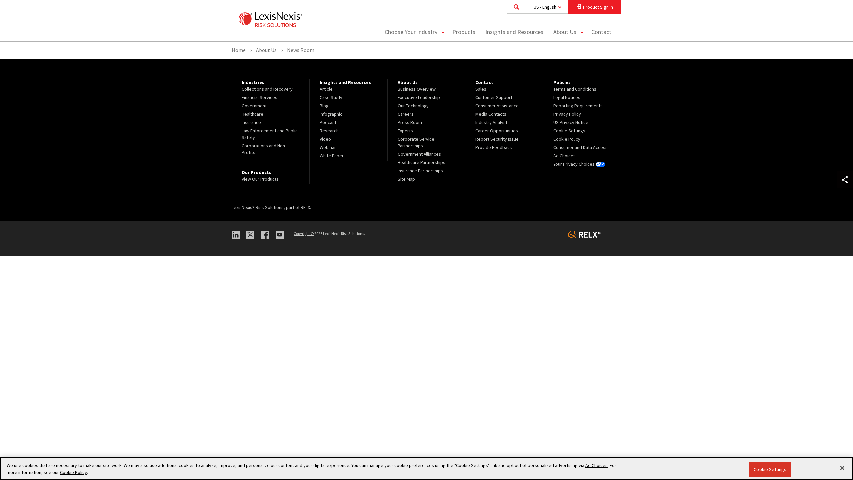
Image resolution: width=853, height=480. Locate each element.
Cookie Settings (770, 469)
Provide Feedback (493, 147)
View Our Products (260, 179)
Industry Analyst (491, 122)
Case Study (331, 97)
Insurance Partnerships (420, 171)
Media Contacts (490, 114)
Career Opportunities (496, 131)
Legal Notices (566, 97)
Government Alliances (419, 154)
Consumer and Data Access (580, 147)
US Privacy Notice (570, 122)
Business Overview (417, 89)
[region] (426, 468)
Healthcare (252, 114)
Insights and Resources (514, 32)
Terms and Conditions (574, 89)
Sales (480, 89)
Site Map (406, 179)
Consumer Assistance (497, 106)
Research (329, 131)
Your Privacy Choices (574, 164)
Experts (405, 131)
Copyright (304, 233)
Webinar (328, 147)
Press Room (410, 122)
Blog (324, 106)
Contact (601, 32)
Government (254, 106)
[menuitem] (463, 32)
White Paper (332, 156)
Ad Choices (564, 156)
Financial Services (259, 97)
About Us (564, 32)
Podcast (328, 122)
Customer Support (493, 97)
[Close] (842, 468)
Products (463, 32)
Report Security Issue (497, 139)
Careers (406, 114)
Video (325, 139)
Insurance (251, 122)
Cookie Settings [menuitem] (569, 131)
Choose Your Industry (411, 32)
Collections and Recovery (267, 89)
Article (326, 89)
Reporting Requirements (578, 106)
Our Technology (413, 106)
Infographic (331, 114)
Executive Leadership (419, 97)
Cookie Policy (566, 139)
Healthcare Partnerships (421, 162)
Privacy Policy (567, 114)
